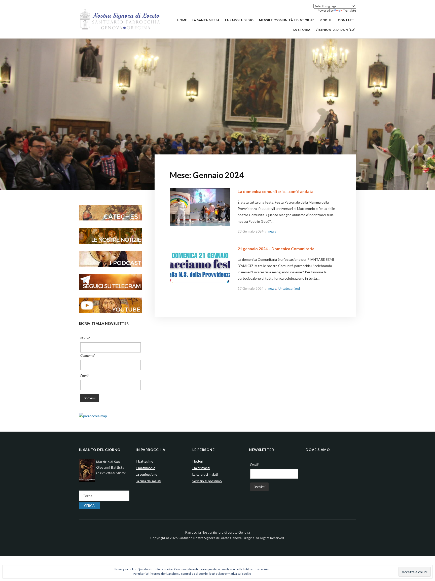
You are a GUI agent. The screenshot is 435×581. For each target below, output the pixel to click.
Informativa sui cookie (236, 573)
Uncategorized (289, 288)
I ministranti (201, 468)
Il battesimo (144, 461)
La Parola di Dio (239, 20)
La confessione (146, 474)
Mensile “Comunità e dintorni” (286, 20)
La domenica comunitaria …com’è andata (275, 191)
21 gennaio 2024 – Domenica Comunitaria (276, 248)
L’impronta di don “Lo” (335, 29)
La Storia (302, 29)
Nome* (85, 338)
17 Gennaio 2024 (251, 288)
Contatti (346, 20)
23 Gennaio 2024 (251, 231)
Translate (349, 10)
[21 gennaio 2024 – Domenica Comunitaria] (200, 264)
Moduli (326, 20)
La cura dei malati (148, 481)
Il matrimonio (145, 468)
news (272, 231)
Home (182, 20)
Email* (84, 375)
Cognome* (87, 355)
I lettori (197, 461)
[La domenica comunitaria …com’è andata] (200, 206)
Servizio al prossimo (207, 481)
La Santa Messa (206, 20)
